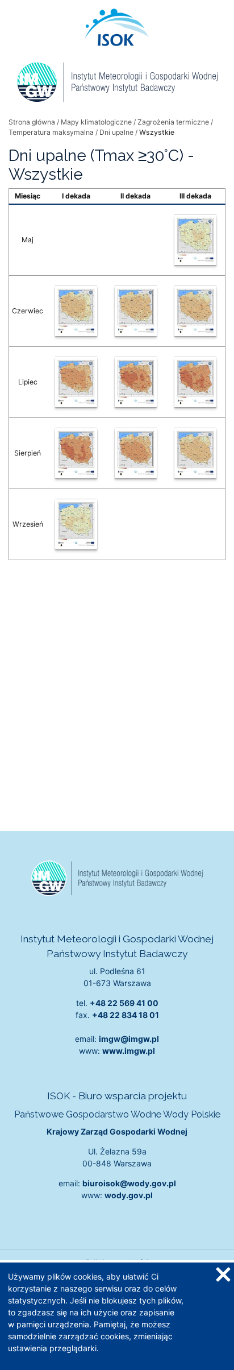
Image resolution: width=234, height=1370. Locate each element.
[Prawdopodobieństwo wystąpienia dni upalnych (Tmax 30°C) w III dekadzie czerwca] (195, 311)
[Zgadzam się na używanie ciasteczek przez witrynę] (222, 1274)
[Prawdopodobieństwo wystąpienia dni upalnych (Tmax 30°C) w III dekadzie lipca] (195, 382)
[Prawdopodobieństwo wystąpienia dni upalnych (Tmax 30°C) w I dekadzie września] (76, 524)
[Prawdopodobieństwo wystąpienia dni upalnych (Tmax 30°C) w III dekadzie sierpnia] (195, 453)
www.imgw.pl (128, 1051)
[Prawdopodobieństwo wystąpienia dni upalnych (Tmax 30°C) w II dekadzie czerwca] (135, 311)
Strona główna (32, 122)
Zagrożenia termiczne (173, 122)
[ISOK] (117, 27)
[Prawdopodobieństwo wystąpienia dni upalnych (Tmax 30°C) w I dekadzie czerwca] (76, 311)
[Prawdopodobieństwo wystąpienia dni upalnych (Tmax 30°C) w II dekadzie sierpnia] (135, 453)
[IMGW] (117, 82)
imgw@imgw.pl (129, 1039)
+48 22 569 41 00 (124, 1003)
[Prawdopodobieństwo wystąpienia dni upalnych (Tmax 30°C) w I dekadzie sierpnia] (76, 453)
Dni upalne (116, 132)
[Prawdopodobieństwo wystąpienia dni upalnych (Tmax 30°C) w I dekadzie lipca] (76, 382)
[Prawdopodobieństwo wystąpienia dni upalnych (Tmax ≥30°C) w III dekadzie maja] (195, 240)
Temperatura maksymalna (51, 132)
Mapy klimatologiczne (96, 122)
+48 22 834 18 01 (125, 1015)
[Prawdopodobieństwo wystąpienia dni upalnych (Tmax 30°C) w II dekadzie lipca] (135, 382)
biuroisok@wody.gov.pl (129, 1183)
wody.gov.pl (129, 1195)
